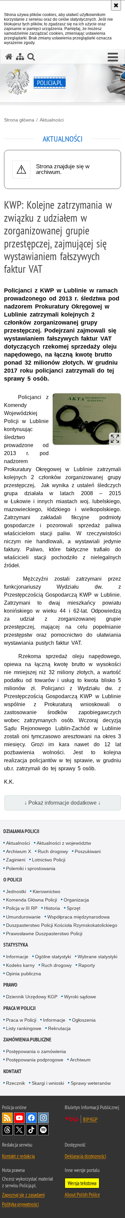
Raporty (86, 965)
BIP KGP (90, 1119)
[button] (113, 57)
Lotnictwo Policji (48, 859)
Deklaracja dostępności (85, 1156)
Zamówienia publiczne (27, 1039)
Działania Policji (21, 831)
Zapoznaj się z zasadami (23, 1194)
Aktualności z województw (64, 843)
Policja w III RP (21, 908)
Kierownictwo (46, 891)
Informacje (17, 956)
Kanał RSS (7, 1117)
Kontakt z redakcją (18, 1156)
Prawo (10, 984)
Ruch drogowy (53, 851)
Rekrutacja (59, 1028)
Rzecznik (15, 1083)
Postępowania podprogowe (34, 1059)
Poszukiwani (88, 851)
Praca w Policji (19, 1008)
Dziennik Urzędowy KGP (31, 996)
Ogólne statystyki (53, 956)
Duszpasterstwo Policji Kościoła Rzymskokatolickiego (61, 925)
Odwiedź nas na (19, 1117)
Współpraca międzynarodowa (78, 917)
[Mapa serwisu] (20, 56)
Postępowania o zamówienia (36, 1051)
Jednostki (16, 891)
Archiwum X (18, 851)
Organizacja (76, 899)
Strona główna (19, 120)
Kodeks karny (20, 965)
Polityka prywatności (20, 1204)
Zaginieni (15, 859)
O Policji (12, 879)
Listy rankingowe (23, 1028)
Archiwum (80, 1059)
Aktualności (52, 120)
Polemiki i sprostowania (30, 868)
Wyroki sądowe (80, 996)
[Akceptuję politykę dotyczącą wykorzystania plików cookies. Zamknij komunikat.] (116, 5)
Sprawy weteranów (91, 1083)
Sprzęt (73, 908)
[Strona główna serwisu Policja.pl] (9, 56)
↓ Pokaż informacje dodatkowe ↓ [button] (62, 803)
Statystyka (15, 944)
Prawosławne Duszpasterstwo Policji (44, 933)
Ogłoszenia (84, 1020)
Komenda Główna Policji (31, 899)
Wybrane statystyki (97, 956)
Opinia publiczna (23, 973)
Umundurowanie (23, 917)
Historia (52, 908)
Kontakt (12, 1071)
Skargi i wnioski (48, 1083)
